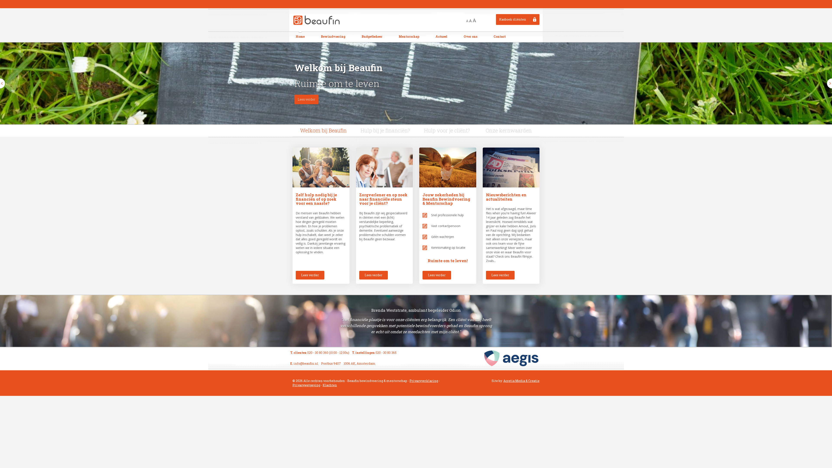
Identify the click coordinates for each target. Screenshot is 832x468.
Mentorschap (409, 36)
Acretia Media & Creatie (521, 381)
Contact (500, 36)
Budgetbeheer (372, 36)
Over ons (470, 36)
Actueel (441, 36)
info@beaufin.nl (306, 363)
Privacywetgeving (306, 385)
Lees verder (306, 99)
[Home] (316, 20)
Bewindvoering (333, 36)
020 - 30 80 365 (385, 353)
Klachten (330, 385)
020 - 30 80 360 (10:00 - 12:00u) (328, 353)
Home (300, 36)
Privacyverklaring (424, 381)
